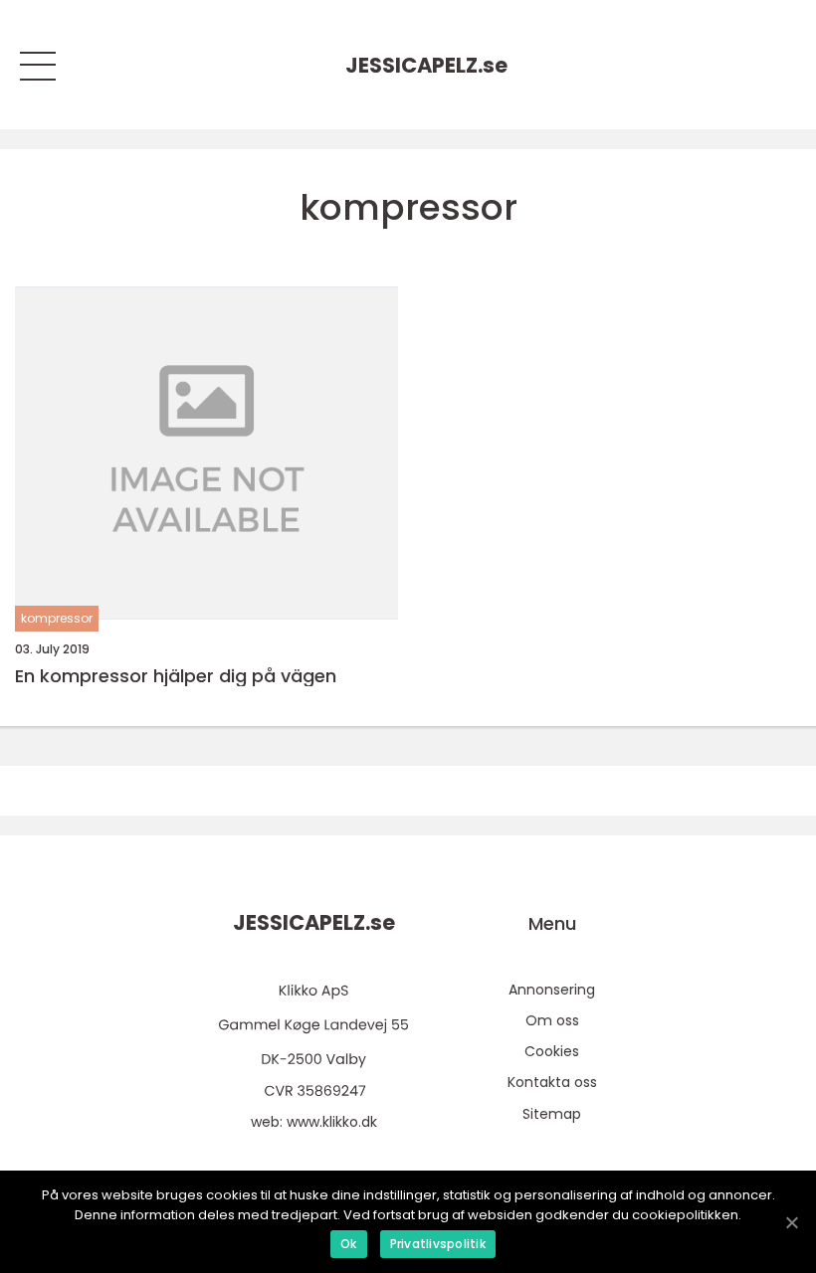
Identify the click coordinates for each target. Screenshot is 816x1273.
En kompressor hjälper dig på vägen (175, 676)
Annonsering (552, 990)
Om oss (552, 1020)
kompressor (57, 618)
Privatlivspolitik (438, 1243)
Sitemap (551, 1114)
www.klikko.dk (332, 1122)
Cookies (551, 1051)
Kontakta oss (552, 1082)
